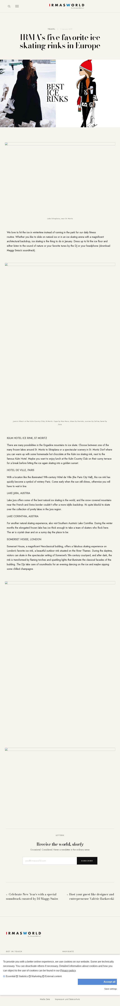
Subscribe (87, 860)
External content (53, 976)
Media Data (45, 999)
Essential (10, 976)
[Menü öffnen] (17, 6)
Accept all (109, 981)
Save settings (110, 989)
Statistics (23, 976)
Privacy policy (68, 970)
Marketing (36, 976)
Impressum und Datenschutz (67, 999)
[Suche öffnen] (9, 6)
